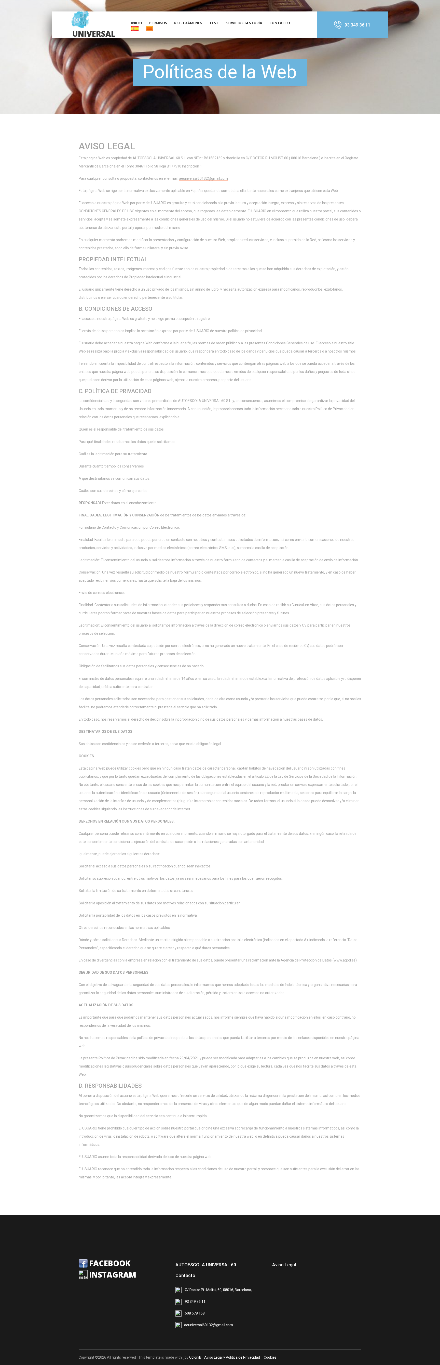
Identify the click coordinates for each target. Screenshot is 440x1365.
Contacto (279, 22)
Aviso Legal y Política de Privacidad (232, 1357)
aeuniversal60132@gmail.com (203, 178)
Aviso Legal (284, 1264)
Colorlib (195, 1357)
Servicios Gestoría (244, 22)
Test (213, 22)
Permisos (158, 22)
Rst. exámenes (188, 22)
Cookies (269, 1357)
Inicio (136, 22)
